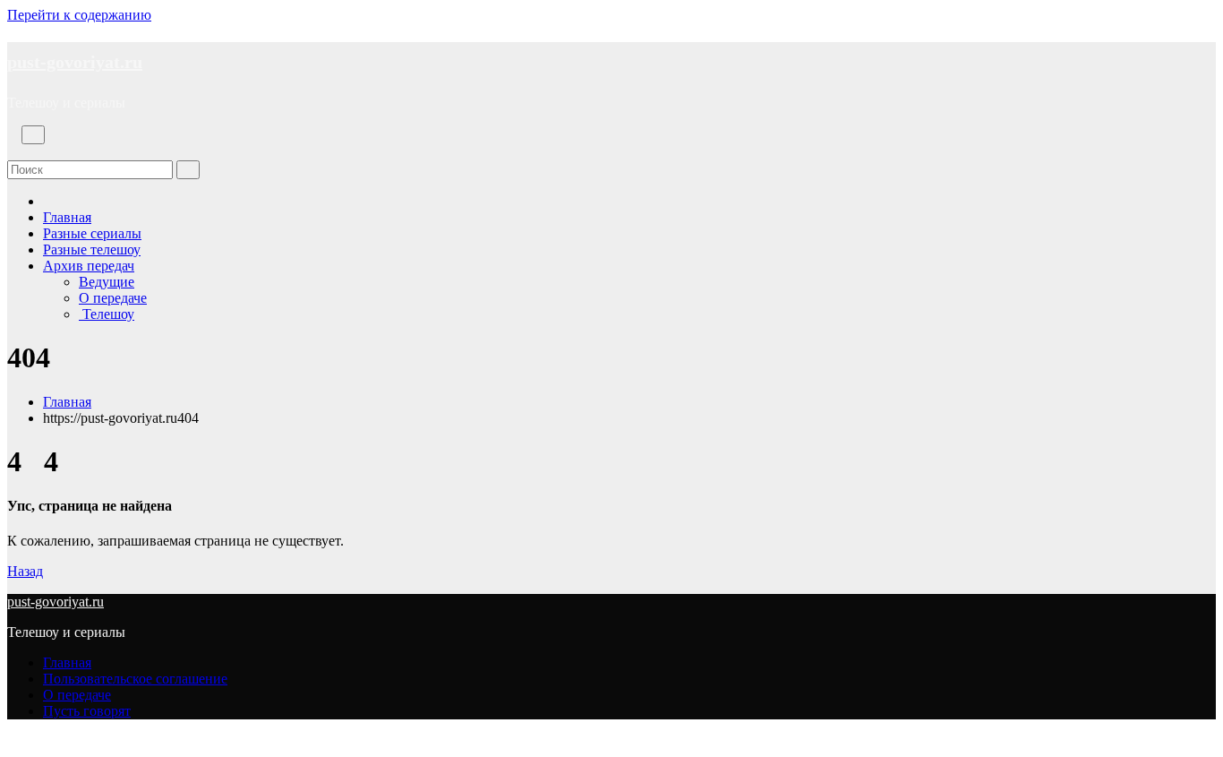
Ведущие (106, 281)
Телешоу (106, 314)
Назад (25, 571)
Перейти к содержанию (79, 14)
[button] (12, 151)
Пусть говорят (87, 710)
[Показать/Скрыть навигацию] (33, 134)
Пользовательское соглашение (135, 678)
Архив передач (88, 265)
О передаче (113, 297)
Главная (67, 217)
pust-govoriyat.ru (74, 62)
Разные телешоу (92, 249)
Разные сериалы (92, 233)
